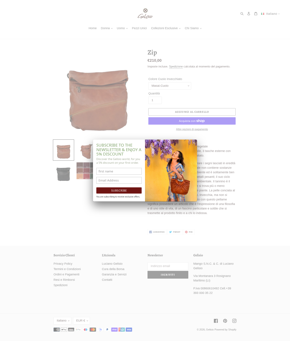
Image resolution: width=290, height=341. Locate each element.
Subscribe (119, 190)
